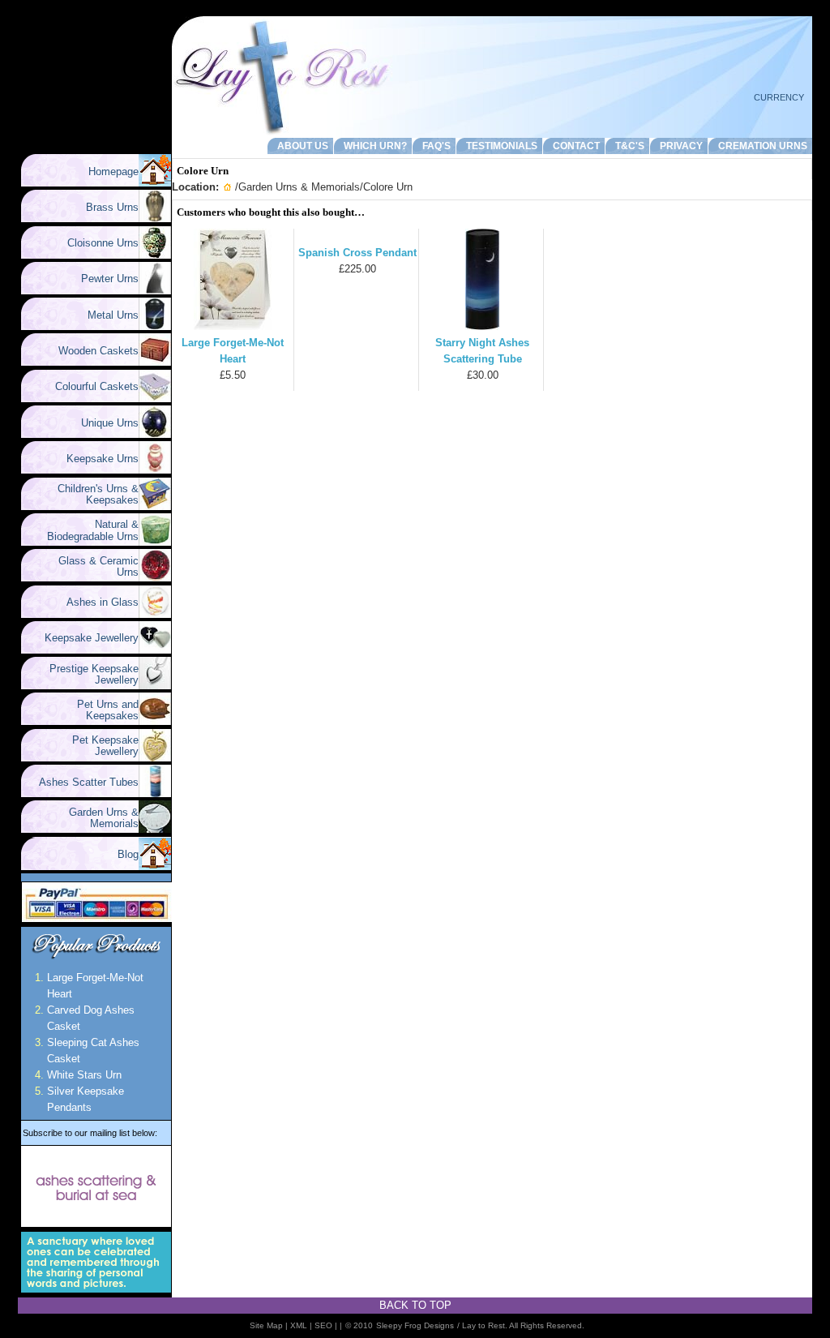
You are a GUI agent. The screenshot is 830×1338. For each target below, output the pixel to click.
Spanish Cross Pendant (357, 253)
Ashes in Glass (96, 602)
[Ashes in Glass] (155, 614)
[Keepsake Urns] (155, 470)
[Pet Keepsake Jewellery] (155, 758)
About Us (300, 146)
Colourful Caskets (90, 386)
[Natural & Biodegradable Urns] (155, 542)
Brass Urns (106, 207)
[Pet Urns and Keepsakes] (155, 721)
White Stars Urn (84, 1075)
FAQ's (434, 146)
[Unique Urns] (155, 434)
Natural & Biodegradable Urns (93, 530)
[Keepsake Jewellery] (155, 650)
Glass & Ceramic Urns (92, 566)
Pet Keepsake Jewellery (99, 745)
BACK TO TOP (415, 1305)
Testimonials (499, 146)
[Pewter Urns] (155, 291)
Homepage (113, 171)
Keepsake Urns (96, 458)
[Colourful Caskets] (155, 398)
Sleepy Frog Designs (415, 1325)
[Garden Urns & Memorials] (155, 829)
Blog (128, 854)
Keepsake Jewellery (85, 638)
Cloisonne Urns (96, 243)
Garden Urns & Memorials (97, 818)
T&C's (627, 146)
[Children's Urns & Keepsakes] (155, 506)
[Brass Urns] (155, 218)
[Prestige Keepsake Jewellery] (155, 686)
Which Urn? (373, 146)
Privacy (679, 146)
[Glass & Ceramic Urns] (155, 578)
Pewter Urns (103, 278)
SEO (323, 1325)
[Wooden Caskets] (155, 362)
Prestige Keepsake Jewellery (87, 674)
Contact (574, 146)
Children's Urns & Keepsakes (92, 494)
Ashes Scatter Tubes (82, 782)
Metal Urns (107, 315)
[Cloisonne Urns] (155, 255)
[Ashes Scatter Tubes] (155, 793)
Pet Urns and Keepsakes (101, 710)
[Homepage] (155, 183)
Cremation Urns (760, 146)
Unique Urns (103, 423)
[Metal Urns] (155, 326)
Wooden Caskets (92, 351)
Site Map (266, 1325)
